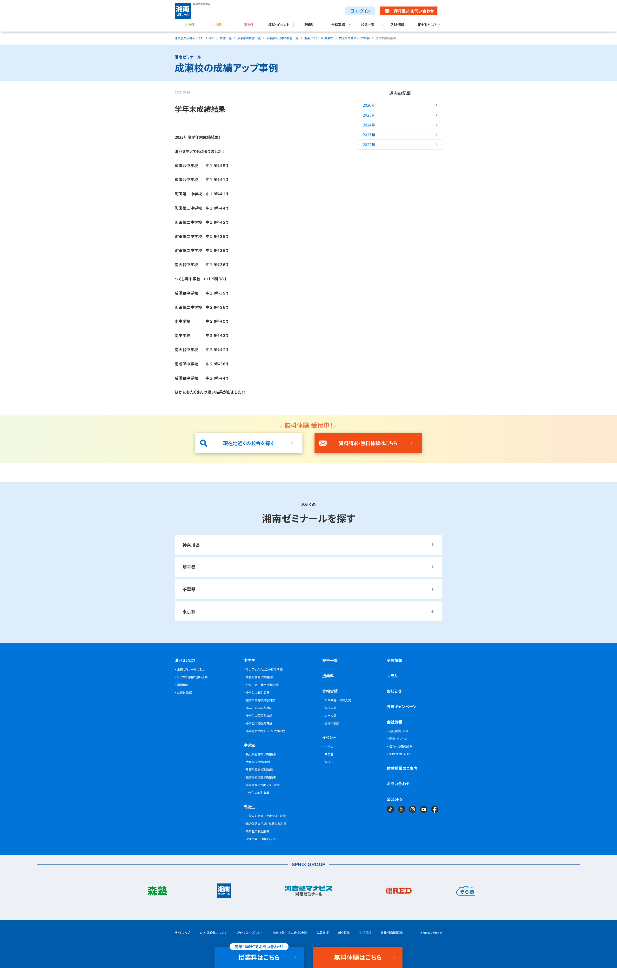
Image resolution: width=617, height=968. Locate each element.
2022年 (369, 144)
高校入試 (330, 708)
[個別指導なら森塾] (157, 891)
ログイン (363, 11)
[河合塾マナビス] (308, 891)
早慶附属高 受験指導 (259, 677)
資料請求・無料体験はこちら (368, 443)
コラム (392, 675)
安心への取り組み (400, 746)
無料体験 (358, 957)
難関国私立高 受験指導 (261, 777)
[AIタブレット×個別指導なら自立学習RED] (399, 891)
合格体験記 (332, 723)
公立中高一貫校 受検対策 (262, 685)
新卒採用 (344, 932)
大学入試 (330, 715)
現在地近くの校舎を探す (249, 443)
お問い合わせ (398, 783)
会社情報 (394, 722)
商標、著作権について (213, 932)
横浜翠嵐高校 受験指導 (261, 754)
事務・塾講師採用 (392, 932)
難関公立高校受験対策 (260, 700)
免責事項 (323, 932)
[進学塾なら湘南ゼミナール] (224, 891)
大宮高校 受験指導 (258, 762)
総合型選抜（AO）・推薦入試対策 (266, 823)
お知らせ (394, 691)
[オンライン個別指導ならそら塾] (465, 891)
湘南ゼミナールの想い (191, 669)
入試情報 (397, 25)
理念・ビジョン (398, 739)
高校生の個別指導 (257, 831)
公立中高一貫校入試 (338, 700)
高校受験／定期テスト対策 (263, 785)
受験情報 (394, 660)
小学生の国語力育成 (259, 715)
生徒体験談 (184, 692)
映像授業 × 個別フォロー (262, 839)
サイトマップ (182, 932)
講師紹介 (183, 685)
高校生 (249, 25)
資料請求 (413, 11)
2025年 (369, 115)
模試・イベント (278, 25)
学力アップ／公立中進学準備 (264, 669)
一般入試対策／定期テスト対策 (266, 816)
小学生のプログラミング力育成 (265, 731)
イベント (329, 737)
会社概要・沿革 (398, 731)
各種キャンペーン (401, 706)
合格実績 (338, 25)
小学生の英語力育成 (259, 708)
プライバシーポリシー (249, 932)
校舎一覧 (368, 25)
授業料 (308, 25)
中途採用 (365, 932)
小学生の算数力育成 (259, 723)
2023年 (369, 135)
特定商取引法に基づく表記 (290, 932)
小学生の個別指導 (257, 692)
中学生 (220, 25)
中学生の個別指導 (257, 792)
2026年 (369, 105)
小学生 (190, 25)
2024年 (369, 125)
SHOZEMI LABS (399, 754)
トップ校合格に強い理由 (192, 677)
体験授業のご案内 (402, 768)
